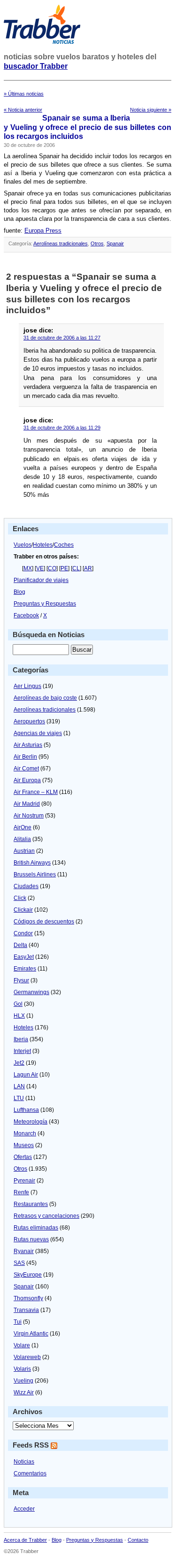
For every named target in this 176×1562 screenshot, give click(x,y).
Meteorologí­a (30, 1121)
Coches (64, 545)
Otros (97, 243)
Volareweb (27, 1357)
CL (76, 568)
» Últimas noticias (24, 94)
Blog (19, 592)
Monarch (25, 1133)
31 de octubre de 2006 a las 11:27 (61, 337)
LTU (19, 1098)
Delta (20, 945)
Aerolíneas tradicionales (60, 243)
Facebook (26, 615)
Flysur (21, 980)
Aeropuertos (29, 721)
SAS (19, 1263)
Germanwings (31, 992)
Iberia (21, 1039)
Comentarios (30, 1473)
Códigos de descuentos (44, 921)
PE (64, 568)
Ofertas (23, 1157)
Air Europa (27, 780)
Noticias (24, 1461)
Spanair (115, 243)
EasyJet (24, 957)
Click (20, 898)
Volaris (22, 1369)
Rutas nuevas (31, 1239)
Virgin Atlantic (31, 1333)
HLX (19, 1015)
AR (88, 568)
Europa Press (42, 230)
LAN (19, 1086)
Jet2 (19, 1063)
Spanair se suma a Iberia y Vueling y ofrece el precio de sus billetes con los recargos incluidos (87, 127)
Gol (18, 1004)
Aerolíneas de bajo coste (45, 698)
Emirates (25, 968)
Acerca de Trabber (25, 1540)
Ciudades (26, 886)
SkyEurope (28, 1274)
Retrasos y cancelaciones (46, 1216)
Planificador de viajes (41, 580)
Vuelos (22, 545)
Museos (24, 1145)
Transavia (26, 1310)
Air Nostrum (29, 815)
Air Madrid (27, 804)
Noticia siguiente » (150, 110)
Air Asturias (28, 745)
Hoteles (43, 545)
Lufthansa (26, 1110)
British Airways (32, 862)
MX (27, 568)
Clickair (23, 909)
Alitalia (22, 839)
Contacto (138, 1540)
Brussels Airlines (35, 874)
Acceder (24, 1508)
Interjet (22, 1051)
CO (52, 568)
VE (40, 568)
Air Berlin (25, 756)
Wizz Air (24, 1392)
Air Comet (26, 768)
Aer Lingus (27, 686)
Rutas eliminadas (36, 1227)
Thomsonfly (28, 1298)
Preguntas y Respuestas (45, 603)
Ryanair (24, 1251)
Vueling (23, 1380)
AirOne (22, 827)
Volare (22, 1345)
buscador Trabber (36, 66)
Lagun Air (26, 1074)
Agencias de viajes (38, 733)
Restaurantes (31, 1204)
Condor (23, 933)
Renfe (21, 1192)
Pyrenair (24, 1180)
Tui (18, 1322)
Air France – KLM (36, 792)
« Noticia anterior (23, 110)
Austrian (24, 851)
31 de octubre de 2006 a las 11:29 (61, 427)
